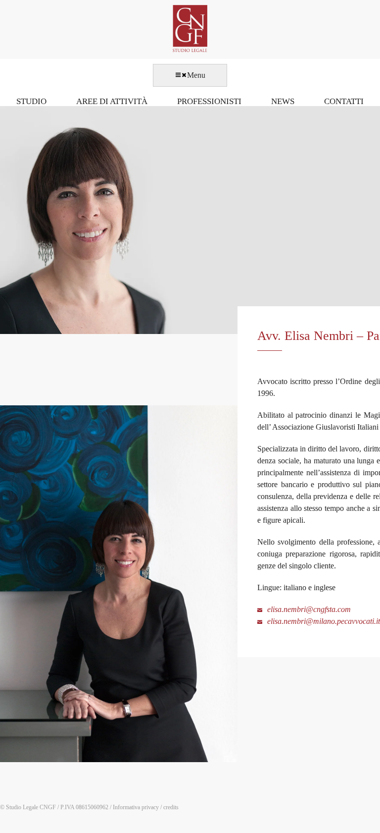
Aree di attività (111, 101)
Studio (31, 101)
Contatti (344, 101)
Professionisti (209, 101)
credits (171, 807)
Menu (196, 75)
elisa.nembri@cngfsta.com (309, 609)
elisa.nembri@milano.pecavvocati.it (323, 621)
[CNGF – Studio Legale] (190, 49)
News (282, 101)
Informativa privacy (136, 807)
